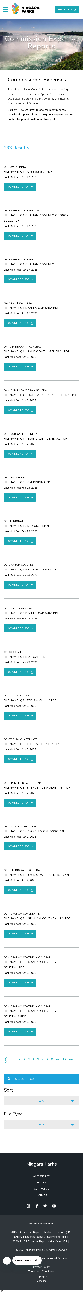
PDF (41, 1124)
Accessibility (41, 1176)
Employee (41, 1276)
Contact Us (41, 1188)
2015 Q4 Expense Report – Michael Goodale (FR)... (41, 1232)
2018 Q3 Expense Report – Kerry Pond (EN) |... (42, 1237)
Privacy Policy (41, 1267)
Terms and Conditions (41, 1271)
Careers (41, 1281)
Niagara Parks (41, 1164)
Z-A (41, 1101)
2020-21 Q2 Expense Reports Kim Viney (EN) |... (41, 1241)
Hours (41, 1182)
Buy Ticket (65, 9)
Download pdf (18, 186)
